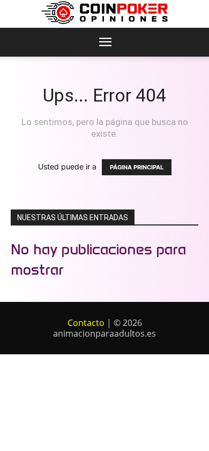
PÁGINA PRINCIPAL (136, 167)
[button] (105, 42)
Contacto (86, 323)
